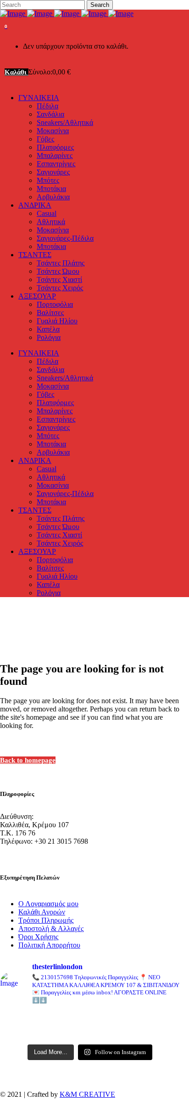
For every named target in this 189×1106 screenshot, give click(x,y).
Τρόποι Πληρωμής (45, 920)
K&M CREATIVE (87, 1094)
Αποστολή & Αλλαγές (50, 928)
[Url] (28, 1020)
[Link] (66, 13)
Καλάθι (16, 72)
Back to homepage (28, 760)
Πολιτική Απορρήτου (49, 945)
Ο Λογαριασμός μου (48, 904)
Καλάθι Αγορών (41, 912)
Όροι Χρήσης (38, 937)
